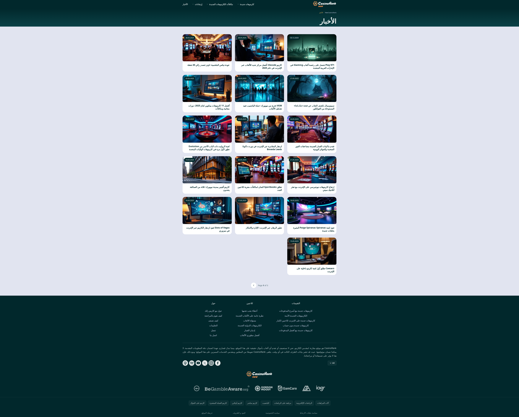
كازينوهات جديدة (247, 4)
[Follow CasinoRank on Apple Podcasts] (185, 363)
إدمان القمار (249, 330)
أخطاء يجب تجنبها (249, 310)
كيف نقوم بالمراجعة (213, 315)
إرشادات (198, 4)
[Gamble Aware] (227, 388)
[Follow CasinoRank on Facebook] (217, 363)
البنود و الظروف (239, 413)
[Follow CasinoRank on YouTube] (198, 363)
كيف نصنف (213, 320)
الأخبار (185, 4)
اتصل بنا (213, 335)
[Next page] (253, 285)
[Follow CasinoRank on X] (204, 363)
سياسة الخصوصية (273, 413)
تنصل (213, 330)
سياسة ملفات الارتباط (308, 413)
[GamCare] (287, 388)
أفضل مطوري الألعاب (249, 335)
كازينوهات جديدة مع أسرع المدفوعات (295, 310)
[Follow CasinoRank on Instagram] (211, 363)
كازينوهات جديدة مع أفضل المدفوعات (296, 330)
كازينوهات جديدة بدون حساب (296, 325)
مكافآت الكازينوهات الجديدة (221, 4)
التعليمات (213, 325)
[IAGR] (320, 388)
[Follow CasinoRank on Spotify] (191, 363)
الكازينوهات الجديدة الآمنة (296, 315)
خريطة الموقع (207, 413)
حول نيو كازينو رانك (213, 310)
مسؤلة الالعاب (249, 320)
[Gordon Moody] (264, 388)
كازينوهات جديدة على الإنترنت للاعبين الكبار (295, 320)
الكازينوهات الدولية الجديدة (250, 325)
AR (333, 363)
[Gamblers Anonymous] (306, 388)
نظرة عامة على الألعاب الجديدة (249, 315)
